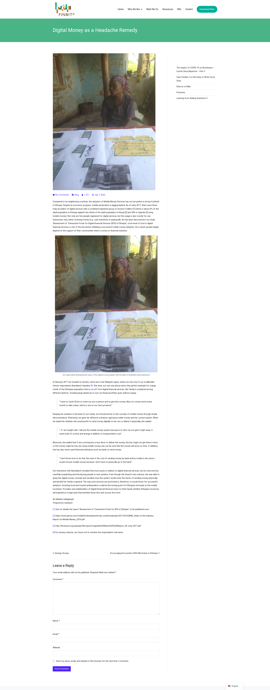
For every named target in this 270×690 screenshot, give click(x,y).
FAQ (179, 9)
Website (56, 647)
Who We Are (134, 9)
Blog (77, 195)
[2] (54, 516)
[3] (54, 526)
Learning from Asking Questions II (191, 98)
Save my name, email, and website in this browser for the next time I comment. (92, 661)
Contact (189, 9)
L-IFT (86, 195)
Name (56, 621)
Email (56, 634)
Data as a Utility (183, 86)
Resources (167, 9)
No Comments (62, 195)
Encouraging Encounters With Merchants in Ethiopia (134, 553)
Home (121, 9)
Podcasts (180, 92)
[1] (54, 509)
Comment (58, 579)
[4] (92, 386)
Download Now (207, 9)
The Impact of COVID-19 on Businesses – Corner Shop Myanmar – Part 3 (195, 70)
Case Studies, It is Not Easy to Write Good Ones (195, 79)
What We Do (152, 9)
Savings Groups (62, 553)
